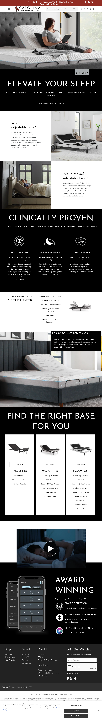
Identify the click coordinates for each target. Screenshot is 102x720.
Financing (42, 654)
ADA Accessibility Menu (65, 694)
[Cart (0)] (93, 9)
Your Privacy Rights (76, 705)
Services (25, 654)
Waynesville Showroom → (48, 673)
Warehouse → (44, 676)
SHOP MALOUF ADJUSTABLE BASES (51, 103)
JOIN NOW (72, 673)
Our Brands (10, 660)
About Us (25, 657)
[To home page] (28, 9)
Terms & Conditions (35, 694)
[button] (9, 9)
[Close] (99, 710)
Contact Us (26, 663)
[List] (84, 9)
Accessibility (54, 694)
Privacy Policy (46, 694)
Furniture (9, 654)
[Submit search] (74, 9)
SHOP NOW (19, 464)
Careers (25, 660)
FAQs (40, 657)
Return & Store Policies (47, 660)
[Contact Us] (90, 9)
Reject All (76, 711)
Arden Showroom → (46, 670)
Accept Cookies (76, 716)
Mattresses (10, 657)
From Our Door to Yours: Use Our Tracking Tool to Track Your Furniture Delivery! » (51, 3)
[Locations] (87, 9)
